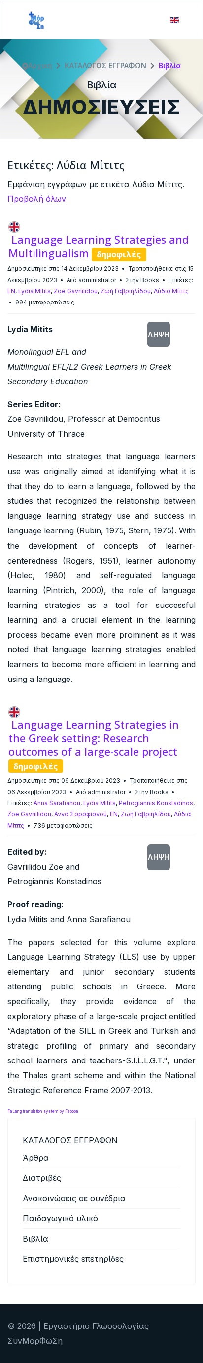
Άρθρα (36, 1158)
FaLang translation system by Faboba (42, 1111)
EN (11, 291)
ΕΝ (114, 814)
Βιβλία (35, 1239)
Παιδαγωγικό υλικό (60, 1218)
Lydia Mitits (34, 291)
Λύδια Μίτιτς (171, 291)
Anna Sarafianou (57, 803)
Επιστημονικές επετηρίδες (73, 1259)
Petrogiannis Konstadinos (156, 803)
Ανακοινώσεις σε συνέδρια (74, 1198)
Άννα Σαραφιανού (80, 814)
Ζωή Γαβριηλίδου (126, 291)
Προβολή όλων (36, 199)
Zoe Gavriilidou (76, 291)
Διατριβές (42, 1178)
